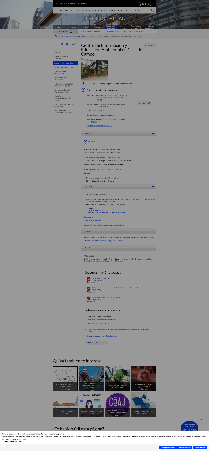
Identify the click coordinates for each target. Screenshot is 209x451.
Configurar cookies (168, 447)
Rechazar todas (185, 447)
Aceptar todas (200, 447)
